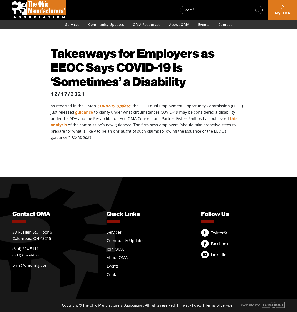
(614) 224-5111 (25, 248)
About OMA (179, 24)
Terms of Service (218, 305)
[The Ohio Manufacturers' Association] (39, 9)
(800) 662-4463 (25, 255)
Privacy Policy (190, 305)
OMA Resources (147, 24)
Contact (225, 24)
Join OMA (115, 249)
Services (72, 24)
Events (204, 24)
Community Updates (106, 24)
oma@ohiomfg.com (30, 265)
